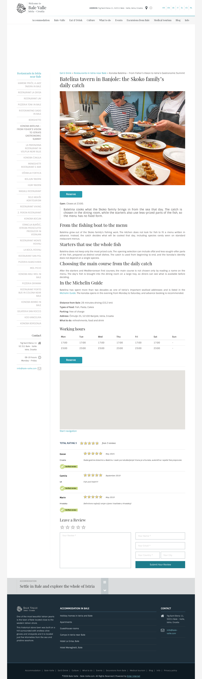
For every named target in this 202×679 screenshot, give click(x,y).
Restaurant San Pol (29, 255)
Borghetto (35, 120)
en (168, 8)
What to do (105, 20)
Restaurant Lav (32, 98)
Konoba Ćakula (32, 157)
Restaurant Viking (30, 206)
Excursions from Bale (138, 20)
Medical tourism (162, 20)
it (177, 8)
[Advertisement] (101, 46)
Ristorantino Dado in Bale (30, 112)
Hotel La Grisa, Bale (69, 641)
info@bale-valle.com (27, 368)
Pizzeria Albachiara (29, 262)
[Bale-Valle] (21, 8)
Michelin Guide (68, 293)
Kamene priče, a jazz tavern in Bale (29, 85)
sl (182, 8)
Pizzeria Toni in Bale (29, 104)
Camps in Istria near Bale (72, 635)
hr (163, 8)
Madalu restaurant (30, 191)
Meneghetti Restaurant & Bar (31, 165)
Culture (91, 20)
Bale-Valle (59, 20)
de (173, 8)
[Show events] (104, 582)
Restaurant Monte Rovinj (30, 242)
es (186, 8)
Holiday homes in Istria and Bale (76, 616)
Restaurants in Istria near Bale (29, 75)
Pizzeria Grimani (31, 283)
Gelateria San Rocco (29, 311)
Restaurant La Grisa (29, 92)
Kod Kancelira (33, 317)
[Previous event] (104, 590)
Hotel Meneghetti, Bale (71, 647)
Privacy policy (170, 671)
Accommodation (41, 20)
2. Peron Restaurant (29, 212)
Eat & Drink (75, 20)
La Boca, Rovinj (32, 249)
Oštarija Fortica (31, 173)
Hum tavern (34, 185)
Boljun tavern (33, 179)
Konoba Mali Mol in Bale (29, 276)
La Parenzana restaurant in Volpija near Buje (31, 148)
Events (118, 20)
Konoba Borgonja (30, 323)
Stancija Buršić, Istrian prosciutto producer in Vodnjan (30, 229)
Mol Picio (35, 268)
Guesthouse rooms (69, 628)
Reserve (71, 194)
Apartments (66, 622)
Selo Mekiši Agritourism (33, 199)
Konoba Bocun (32, 218)
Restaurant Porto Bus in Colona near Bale (29, 292)
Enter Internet (133, 676)
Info (187, 20)
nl (191, 8)
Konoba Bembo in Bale (31, 304)
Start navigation (68, 431)
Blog (178, 20)
